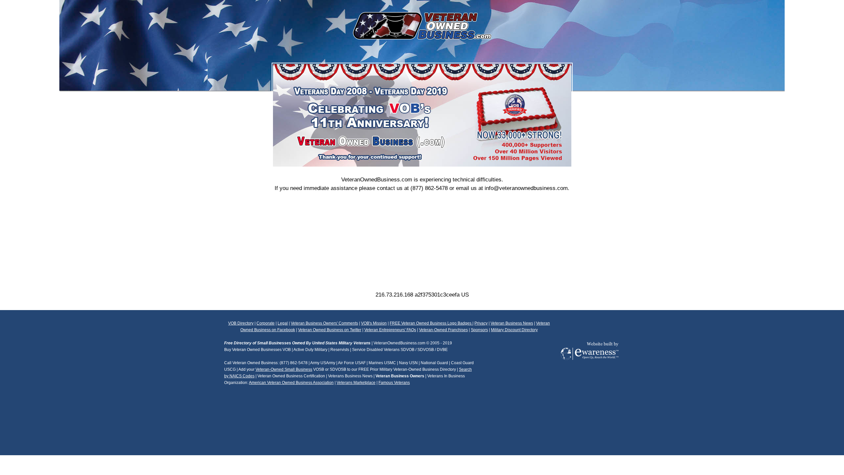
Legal (283, 323)
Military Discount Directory (514, 330)
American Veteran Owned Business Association (291, 382)
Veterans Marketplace (356, 382)
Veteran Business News (512, 323)
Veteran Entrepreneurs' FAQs (390, 330)
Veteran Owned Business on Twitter (329, 330)
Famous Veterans (394, 382)
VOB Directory (241, 323)
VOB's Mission (374, 323)
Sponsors (479, 330)
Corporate (265, 323)
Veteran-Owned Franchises (443, 330)
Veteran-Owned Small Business (284, 369)
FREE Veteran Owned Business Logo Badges (431, 323)
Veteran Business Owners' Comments (324, 323)
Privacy (481, 323)
